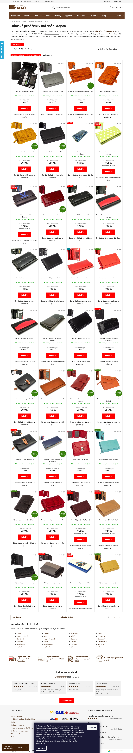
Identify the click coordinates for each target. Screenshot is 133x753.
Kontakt (13, 722)
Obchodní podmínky (18, 725)
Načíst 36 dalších (66, 617)
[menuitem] (15, 15)
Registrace (117, 1)
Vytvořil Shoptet (117, 751)
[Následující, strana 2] (114, 617)
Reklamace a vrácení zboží (20, 731)
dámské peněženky (52, 34)
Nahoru (18, 617)
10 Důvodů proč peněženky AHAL (23, 719)
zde (44, 743)
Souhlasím (92, 727)
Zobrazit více (67, 701)
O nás (13, 737)
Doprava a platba (16, 716)
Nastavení (41, 748)
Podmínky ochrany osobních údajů (22, 728)
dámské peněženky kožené (105, 31)
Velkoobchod (15, 734)
